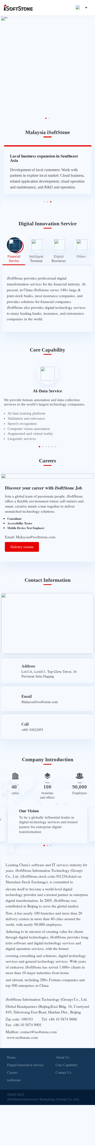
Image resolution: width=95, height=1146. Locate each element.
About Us (62, 1047)
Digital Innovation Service (25, 1055)
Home (11, 1047)
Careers (12, 1063)
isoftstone (14, 1070)
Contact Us (63, 1063)
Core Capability (67, 1055)
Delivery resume (21, 537)
